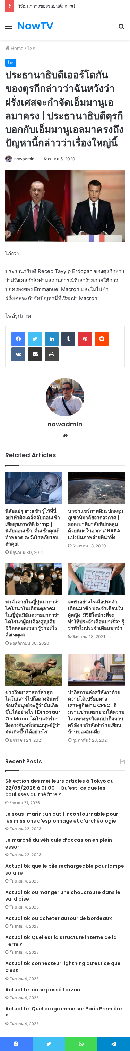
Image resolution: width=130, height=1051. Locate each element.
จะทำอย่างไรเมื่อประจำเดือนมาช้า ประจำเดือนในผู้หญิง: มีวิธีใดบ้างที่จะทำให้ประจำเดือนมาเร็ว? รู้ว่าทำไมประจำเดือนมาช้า (96, 615)
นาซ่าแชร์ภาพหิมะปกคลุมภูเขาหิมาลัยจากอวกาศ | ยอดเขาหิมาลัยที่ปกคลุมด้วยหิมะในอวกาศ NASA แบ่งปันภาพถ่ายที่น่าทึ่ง (95, 524)
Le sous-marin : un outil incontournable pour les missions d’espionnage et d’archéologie (61, 817)
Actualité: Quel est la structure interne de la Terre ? (61, 941)
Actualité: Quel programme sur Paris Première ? (63, 1012)
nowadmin (24, 159)
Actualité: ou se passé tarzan (42, 989)
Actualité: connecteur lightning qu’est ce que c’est (63, 967)
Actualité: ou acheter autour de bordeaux (58, 918)
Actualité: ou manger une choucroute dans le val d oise (62, 896)
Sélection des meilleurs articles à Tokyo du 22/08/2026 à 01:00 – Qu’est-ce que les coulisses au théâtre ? (59, 788)
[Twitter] (35, 339)
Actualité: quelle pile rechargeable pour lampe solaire (64, 869)
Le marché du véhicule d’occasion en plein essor (58, 843)
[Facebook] (18, 339)
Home (16, 48)
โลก (31, 48)
